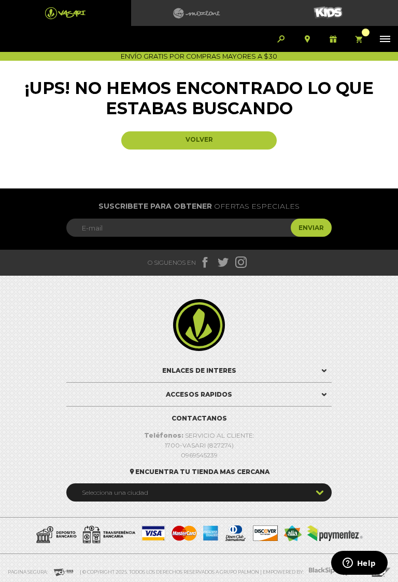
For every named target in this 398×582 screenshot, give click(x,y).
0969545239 (199, 455)
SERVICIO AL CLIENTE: (199, 435)
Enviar (311, 228)
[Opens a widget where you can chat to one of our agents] (359, 564)
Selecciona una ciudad (115, 492)
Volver (199, 139)
